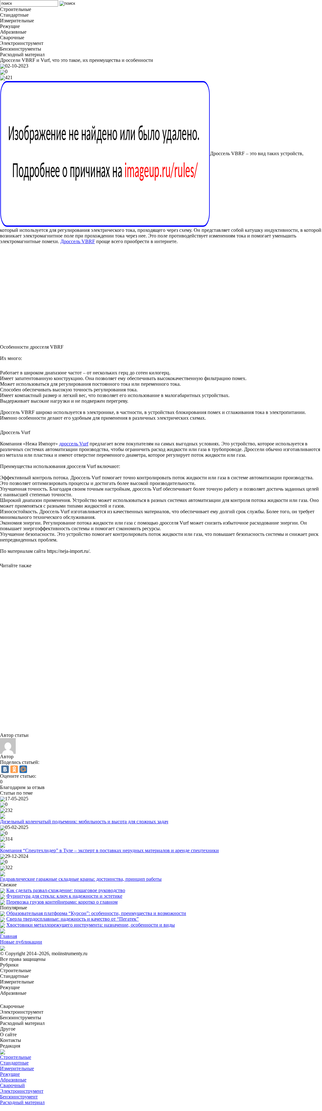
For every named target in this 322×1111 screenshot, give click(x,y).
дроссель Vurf (73, 443)
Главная (8, 936)
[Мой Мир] (23, 769)
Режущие (10, 1074)
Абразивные (13, 1079)
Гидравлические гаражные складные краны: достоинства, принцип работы (81, 879)
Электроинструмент (21, 1091)
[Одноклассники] (14, 769)
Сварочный (12, 1085)
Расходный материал (22, 1102)
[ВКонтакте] (5, 769)
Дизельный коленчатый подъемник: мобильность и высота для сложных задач (84, 821)
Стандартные (14, 1062)
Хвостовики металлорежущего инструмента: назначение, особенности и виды (90, 925)
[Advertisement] (161, 291)
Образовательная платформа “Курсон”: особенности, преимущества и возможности (96, 913)
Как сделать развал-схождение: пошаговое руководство (65, 890)
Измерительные (17, 1068)
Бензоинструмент (19, 1096)
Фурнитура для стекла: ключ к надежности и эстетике (64, 896)
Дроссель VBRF (77, 241)
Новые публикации (21, 942)
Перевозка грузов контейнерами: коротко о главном (62, 902)
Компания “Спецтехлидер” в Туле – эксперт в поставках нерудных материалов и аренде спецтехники (109, 850)
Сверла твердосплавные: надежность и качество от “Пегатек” (72, 919)
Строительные (15, 1057)
